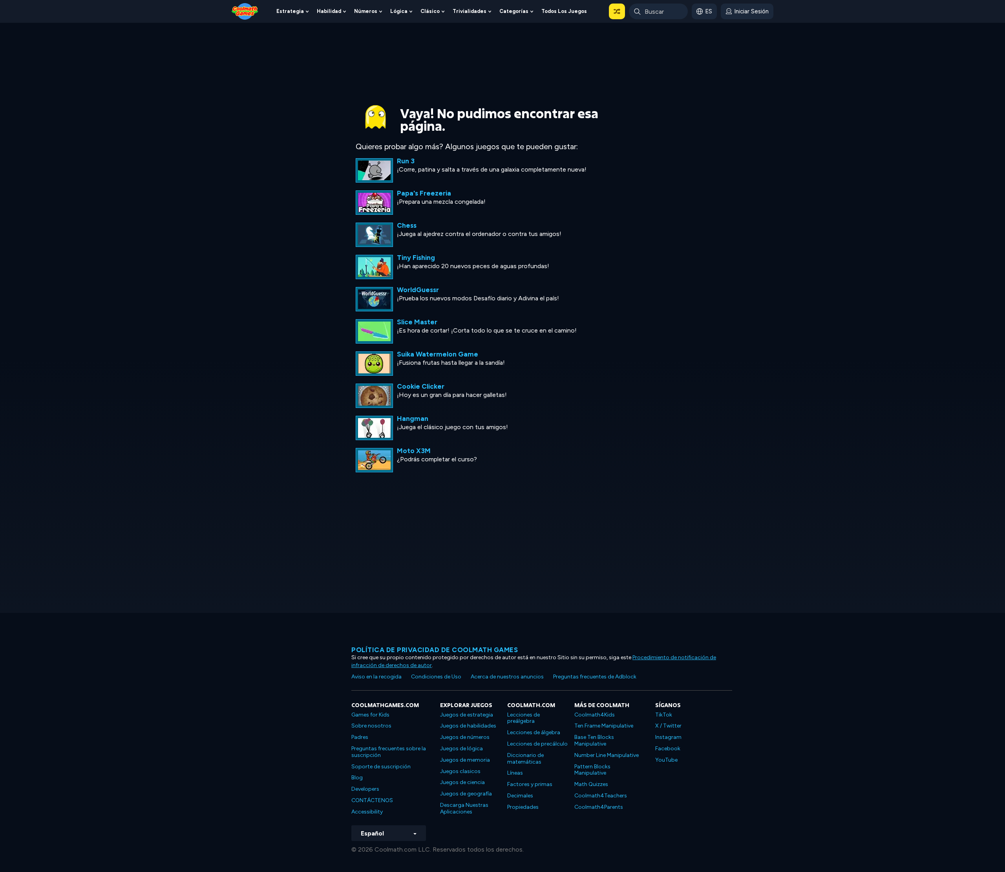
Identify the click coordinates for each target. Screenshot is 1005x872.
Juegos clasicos (460, 771)
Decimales (520, 795)
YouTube (666, 760)
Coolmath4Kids (594, 714)
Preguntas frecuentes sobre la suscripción (388, 752)
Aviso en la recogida (376, 676)
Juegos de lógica (461, 748)
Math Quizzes (591, 784)
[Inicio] (245, 11)
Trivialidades (469, 11)
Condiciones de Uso (436, 676)
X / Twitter (668, 725)
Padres (359, 737)
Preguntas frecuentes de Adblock (594, 676)
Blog (357, 777)
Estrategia (290, 11)
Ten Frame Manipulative (603, 725)
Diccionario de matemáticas (525, 758)
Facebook (667, 748)
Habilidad (329, 11)
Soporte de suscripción (381, 766)
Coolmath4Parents (598, 807)
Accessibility (367, 811)
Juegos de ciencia (462, 782)
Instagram (668, 737)
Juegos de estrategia (466, 714)
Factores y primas (529, 784)
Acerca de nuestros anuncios (507, 676)
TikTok (663, 714)
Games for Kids (370, 714)
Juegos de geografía (466, 793)
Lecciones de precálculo (537, 743)
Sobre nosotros (371, 725)
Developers (365, 789)
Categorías (513, 11)
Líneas (515, 773)
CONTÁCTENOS (372, 800)
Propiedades (523, 807)
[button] (617, 11)
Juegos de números (465, 737)
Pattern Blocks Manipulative (592, 770)
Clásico (430, 11)
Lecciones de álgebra (533, 732)
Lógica (398, 11)
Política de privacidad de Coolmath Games (434, 650)
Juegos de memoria (465, 760)
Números (365, 11)
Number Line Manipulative (606, 755)
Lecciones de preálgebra (523, 718)
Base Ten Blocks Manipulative (594, 740)
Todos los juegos (564, 11)
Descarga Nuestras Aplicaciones (464, 808)
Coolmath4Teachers (600, 795)
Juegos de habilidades (468, 725)
